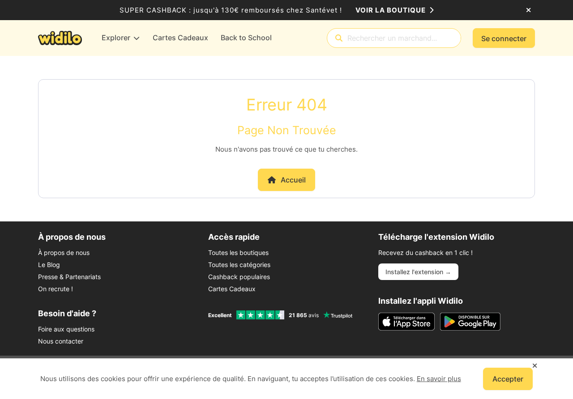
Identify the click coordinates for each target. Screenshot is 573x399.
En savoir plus (439, 378)
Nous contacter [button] (60, 341)
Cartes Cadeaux (232, 289)
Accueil (293, 179)
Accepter (507, 378)
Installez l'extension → (418, 272)
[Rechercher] (338, 38)
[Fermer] (528, 10)
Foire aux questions (66, 329)
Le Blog (49, 264)
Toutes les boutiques (238, 252)
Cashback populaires (239, 276)
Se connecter (503, 38)
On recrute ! (55, 289)
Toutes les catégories (239, 264)
